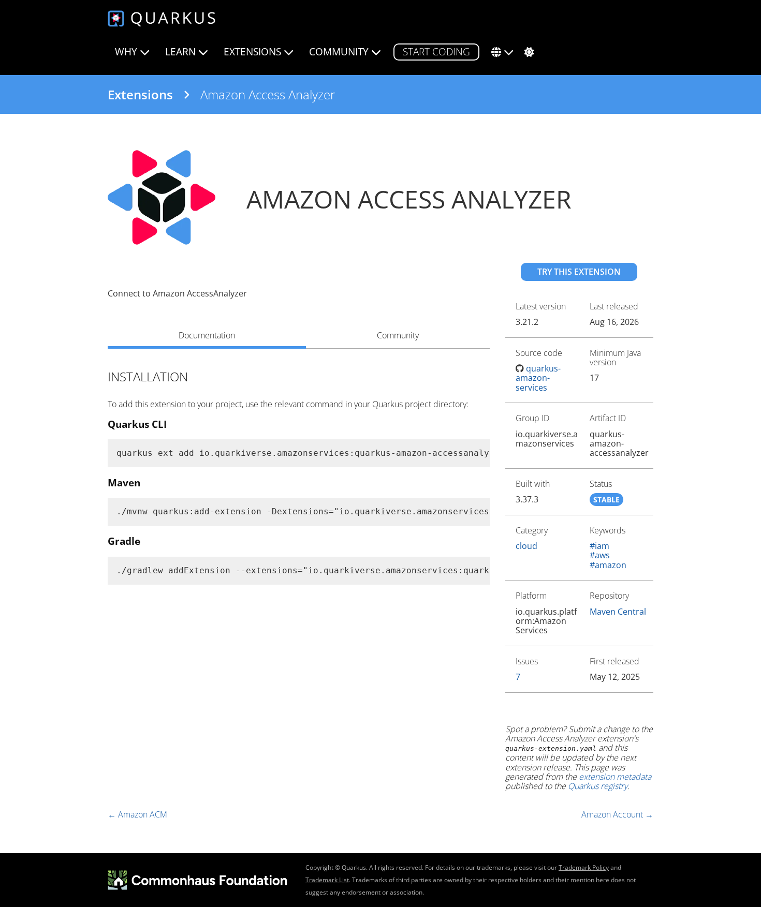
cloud (526, 546)
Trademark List (327, 879)
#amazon (608, 565)
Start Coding (436, 51)
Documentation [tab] (207, 335)
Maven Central (618, 611)
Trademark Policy (584, 867)
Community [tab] (398, 335)
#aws (600, 555)
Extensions (140, 94)
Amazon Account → (617, 814)
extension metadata (615, 776)
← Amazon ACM (137, 814)
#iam (599, 546)
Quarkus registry (597, 786)
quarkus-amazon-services (538, 378)
